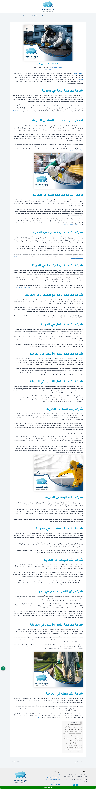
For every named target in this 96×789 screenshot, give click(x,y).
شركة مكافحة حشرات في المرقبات (52, 779)
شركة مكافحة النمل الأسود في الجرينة (73, 738)
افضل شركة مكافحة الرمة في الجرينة (73, 726)
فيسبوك (39, 717)
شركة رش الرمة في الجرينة (76, 740)
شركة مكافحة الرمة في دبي (76, 150)
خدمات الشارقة (54, 15)
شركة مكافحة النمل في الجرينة (75, 735)
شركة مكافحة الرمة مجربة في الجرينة (73, 729)
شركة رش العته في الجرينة (76, 751)
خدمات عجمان (45, 15)
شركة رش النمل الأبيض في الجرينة (74, 747)
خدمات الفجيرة (25, 15)
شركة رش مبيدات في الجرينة (75, 745)
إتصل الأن (47, 787)
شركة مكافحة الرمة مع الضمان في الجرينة (72, 733)
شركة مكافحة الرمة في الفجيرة (23, 287)
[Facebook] (77, 785)
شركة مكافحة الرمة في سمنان (71, 224)
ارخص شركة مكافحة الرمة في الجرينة (73, 728)
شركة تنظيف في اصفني (55, 784)
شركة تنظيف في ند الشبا (54, 782)
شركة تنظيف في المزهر (55, 774)
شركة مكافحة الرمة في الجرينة (75, 724)
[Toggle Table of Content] (80, 722)
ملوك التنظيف (79, 79)
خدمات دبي (62, 15)
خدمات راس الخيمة (35, 15)
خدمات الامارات (70, 15)
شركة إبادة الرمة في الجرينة (76, 742)
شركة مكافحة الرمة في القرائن (53, 777)
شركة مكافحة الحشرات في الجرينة (74, 744)
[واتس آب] (3, 668)
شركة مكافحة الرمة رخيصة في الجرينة (73, 731)
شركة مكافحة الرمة (78, 73)
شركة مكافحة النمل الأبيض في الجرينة (73, 736)
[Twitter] (74, 785)
